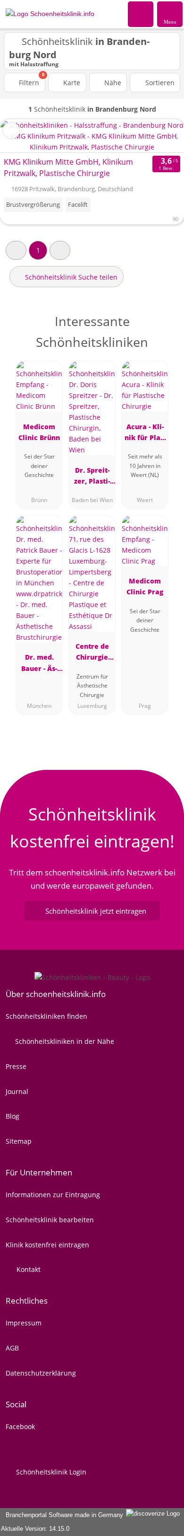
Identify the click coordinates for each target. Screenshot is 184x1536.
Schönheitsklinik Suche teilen (70, 277)
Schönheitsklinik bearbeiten (50, 1219)
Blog (12, 1116)
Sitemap (19, 1141)
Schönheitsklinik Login (50, 1471)
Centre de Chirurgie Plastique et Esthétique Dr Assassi (92, 653)
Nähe (111, 82)
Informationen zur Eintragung (53, 1194)
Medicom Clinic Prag (144, 586)
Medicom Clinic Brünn (39, 432)
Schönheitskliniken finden (46, 1016)
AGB (12, 1347)
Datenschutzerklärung (41, 1372)
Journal (17, 1091)
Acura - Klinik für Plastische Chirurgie (145, 433)
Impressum (24, 1322)
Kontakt (28, 1269)
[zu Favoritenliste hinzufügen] (11, 130)
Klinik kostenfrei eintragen (47, 1244)
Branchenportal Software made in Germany (62, 1514)
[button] (16, 250)
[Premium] (164, 329)
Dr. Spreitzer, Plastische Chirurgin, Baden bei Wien (92, 477)
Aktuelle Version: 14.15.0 (35, 1528)
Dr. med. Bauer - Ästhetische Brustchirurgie (39, 664)
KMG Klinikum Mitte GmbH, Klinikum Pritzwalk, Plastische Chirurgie (68, 167)
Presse (16, 1066)
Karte (70, 82)
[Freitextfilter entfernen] (141, 14)
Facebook (20, 1426)
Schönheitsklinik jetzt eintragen (95, 911)
